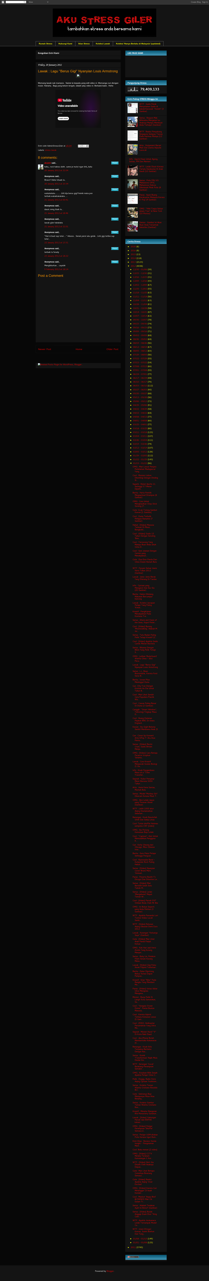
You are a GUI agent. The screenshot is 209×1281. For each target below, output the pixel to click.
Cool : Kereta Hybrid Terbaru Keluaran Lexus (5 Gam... (144, 1017)
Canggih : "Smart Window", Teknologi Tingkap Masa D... (145, 712)
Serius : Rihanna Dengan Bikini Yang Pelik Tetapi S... (144, 650)
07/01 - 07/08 (140, 370)
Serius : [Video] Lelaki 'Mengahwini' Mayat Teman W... (142, 894)
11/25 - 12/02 (140, 288)
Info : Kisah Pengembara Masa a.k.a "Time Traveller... (143, 772)
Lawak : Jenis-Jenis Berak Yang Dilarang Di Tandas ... (145, 579)
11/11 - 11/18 (140, 296)
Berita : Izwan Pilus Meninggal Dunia (141, 680)
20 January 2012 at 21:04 (56, 170)
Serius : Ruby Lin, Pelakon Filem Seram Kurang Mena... (144, 959)
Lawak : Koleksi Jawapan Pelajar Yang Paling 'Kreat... (144, 605)
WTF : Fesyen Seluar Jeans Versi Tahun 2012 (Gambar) (145, 570)
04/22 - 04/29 (140, 409)
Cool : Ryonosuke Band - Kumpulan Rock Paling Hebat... (144, 862)
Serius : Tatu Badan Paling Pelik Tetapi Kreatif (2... (144, 636)
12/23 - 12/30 (140, 273)
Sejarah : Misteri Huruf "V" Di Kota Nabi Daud (144, 1033)
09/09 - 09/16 (140, 331)
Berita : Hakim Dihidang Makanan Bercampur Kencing (143, 596)
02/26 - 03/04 (140, 440)
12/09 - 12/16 (140, 281)
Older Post (112, 349)
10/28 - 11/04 (140, 304)
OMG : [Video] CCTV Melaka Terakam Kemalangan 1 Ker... (142, 1156)
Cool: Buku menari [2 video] (145, 1149)
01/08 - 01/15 (140, 1238)
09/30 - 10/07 (140, 319)
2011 (133, 1247)
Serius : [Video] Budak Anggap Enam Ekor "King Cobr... (145, 1214)
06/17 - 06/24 (140, 378)
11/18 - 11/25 (140, 292)
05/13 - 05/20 (140, 397)
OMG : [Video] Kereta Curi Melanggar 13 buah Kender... (145, 1190)
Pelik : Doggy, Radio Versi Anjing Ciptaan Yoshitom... (145, 1080)
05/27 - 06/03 (140, 389)
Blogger (110, 1271)
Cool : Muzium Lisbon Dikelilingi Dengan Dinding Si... (145, 478)
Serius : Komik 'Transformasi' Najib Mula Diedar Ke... (145, 1058)
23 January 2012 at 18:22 (56, 255)
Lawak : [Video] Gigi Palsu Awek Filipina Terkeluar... (145, 966)
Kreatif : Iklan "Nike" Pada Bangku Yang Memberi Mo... (144, 982)
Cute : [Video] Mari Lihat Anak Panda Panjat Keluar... (144, 941)
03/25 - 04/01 (140, 424)
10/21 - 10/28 (140, 308)
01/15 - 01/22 (140, 463)
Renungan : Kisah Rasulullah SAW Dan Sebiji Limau (145, 818)
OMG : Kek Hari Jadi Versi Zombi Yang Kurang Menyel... (144, 950)
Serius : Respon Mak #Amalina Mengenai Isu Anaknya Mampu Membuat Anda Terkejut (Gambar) (151, 121)
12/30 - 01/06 (140, 269)
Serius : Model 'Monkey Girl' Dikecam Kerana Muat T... (145, 794)
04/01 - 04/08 (140, 420)
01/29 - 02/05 (140, 455)
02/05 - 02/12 (140, 451)
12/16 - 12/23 (140, 277)
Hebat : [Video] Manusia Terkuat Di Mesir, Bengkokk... (143, 527)
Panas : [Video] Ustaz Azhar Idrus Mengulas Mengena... (145, 991)
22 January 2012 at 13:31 (56, 242)
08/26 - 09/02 (140, 339)
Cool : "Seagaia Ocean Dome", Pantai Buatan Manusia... (143, 1008)
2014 (133, 258)
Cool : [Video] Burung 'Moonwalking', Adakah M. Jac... (145, 629)
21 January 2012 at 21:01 (56, 226)
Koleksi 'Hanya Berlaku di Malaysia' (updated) (138, 43)
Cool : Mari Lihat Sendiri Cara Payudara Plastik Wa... (143, 697)
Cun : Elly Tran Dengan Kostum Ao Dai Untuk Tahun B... (143, 688)
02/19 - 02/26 (140, 443)
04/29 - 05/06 (140, 405)
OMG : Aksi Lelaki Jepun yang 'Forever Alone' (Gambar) (143, 802)
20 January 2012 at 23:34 (56, 183)
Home (78, 349)
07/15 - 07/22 (140, 362)
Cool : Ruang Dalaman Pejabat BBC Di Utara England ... (143, 720)
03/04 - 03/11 (140, 436)
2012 (133, 266)
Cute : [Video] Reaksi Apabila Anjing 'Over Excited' (143, 1182)
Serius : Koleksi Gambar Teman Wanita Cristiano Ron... (144, 1105)
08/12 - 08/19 (140, 347)
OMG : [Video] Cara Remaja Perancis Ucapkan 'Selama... (145, 755)
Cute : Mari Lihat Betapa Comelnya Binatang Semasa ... (143, 1173)
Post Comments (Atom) (84, 358)
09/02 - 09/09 (140, 335)
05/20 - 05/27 (140, 393)
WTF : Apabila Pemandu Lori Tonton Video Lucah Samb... (145, 918)
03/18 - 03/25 (140, 428)
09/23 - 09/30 (140, 323)
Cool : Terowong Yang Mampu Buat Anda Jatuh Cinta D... (144, 544)
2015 (133, 254)
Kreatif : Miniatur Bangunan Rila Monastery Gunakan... (145, 1112)
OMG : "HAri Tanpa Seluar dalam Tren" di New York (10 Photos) (151, 211)
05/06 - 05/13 (140, 401)
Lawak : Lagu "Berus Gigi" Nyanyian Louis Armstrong (145, 666)
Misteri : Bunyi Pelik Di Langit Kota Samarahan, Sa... (144, 999)
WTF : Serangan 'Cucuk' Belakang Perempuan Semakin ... (143, 1066)
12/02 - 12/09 (140, 284)
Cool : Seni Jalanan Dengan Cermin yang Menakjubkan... (145, 553)
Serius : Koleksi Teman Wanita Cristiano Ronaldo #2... (145, 1087)
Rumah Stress (45, 43)
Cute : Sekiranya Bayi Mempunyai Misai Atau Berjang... (143, 1096)
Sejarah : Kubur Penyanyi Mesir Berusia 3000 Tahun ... (143, 781)
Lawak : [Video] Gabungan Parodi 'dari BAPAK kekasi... (144, 1120)
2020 (133, 246)
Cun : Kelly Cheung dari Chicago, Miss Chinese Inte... (144, 847)
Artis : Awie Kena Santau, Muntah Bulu (144, 788)
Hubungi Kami (65, 43)
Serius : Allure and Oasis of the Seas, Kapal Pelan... (145, 621)
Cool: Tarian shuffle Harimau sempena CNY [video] (145, 824)
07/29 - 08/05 (140, 354)
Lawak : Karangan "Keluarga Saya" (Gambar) (145, 934)
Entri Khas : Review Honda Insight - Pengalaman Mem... (144, 1143)
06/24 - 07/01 (140, 374)
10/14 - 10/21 (140, 312)
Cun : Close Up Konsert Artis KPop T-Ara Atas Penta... (144, 738)
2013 (133, 262)
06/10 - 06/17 (140, 381)
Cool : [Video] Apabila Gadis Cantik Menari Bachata (145, 642)
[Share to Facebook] (87, 146)
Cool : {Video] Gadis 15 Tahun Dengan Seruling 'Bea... (144, 536)
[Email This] (79, 146)
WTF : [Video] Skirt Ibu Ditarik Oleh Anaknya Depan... (143, 1164)
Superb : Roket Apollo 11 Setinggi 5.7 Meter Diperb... (144, 486)
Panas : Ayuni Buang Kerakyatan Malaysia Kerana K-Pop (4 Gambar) (151, 197)
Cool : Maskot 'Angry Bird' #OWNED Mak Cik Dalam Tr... (144, 1199)
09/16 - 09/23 (140, 327)
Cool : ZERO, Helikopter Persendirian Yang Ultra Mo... (144, 1025)
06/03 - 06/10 (140, 385)
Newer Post (44, 349)
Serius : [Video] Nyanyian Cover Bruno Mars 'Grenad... (144, 870)
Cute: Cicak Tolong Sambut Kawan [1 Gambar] (145, 511)
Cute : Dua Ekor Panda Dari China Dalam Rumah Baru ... (145, 562)
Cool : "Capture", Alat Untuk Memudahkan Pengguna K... (145, 838)
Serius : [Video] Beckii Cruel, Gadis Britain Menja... (142, 746)
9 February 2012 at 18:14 (56, 269)
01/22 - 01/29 (140, 459)
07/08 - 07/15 (140, 366)
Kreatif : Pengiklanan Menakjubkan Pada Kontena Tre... (142, 614)
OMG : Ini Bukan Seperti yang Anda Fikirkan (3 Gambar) (143, 909)
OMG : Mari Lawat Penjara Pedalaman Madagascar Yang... (144, 469)
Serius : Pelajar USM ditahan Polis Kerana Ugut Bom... (145, 1135)
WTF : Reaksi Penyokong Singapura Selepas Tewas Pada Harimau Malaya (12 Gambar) (151, 135)
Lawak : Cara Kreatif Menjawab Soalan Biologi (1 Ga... (145, 764)
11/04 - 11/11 (140, 300)
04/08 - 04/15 (140, 416)
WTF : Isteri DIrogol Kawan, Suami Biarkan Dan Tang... (143, 1231)
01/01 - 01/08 (140, 1242)
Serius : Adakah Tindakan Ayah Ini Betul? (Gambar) (145, 1206)
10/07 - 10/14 (140, 315)
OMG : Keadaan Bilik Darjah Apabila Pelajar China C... (145, 1074)
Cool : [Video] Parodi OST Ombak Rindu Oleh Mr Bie (145, 901)
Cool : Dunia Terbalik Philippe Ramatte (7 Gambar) (143, 518)
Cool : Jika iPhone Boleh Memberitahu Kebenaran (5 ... (144, 1040)
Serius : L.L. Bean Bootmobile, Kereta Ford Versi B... (145, 673)
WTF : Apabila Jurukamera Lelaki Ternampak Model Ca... (145, 1223)
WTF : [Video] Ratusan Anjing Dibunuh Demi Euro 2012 (145, 926)
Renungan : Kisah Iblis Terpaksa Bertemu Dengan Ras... (142, 1049)
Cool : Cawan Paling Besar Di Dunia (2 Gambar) (144, 704)
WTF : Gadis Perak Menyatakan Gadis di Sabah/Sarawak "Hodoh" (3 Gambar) (151, 108)
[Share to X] (84, 146)
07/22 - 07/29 (140, 358)
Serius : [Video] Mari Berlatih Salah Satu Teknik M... (142, 885)
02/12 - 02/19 (140, 447)
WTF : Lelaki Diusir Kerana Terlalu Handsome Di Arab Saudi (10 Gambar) (151, 169)
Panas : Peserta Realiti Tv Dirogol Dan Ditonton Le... (145, 878)
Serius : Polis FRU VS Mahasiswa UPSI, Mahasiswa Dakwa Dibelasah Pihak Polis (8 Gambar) (150, 185)
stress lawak (50, 150)
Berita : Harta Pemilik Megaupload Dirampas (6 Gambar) (145, 495)
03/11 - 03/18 (140, 432)
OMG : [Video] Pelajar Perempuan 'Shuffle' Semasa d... (143, 1128)
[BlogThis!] (82, 146)
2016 (133, 250)
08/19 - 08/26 (140, 343)
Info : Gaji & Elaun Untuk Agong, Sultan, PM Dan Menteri (143, 160)
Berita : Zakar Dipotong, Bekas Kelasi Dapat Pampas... (143, 973)
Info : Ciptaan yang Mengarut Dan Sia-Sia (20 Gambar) (143, 588)
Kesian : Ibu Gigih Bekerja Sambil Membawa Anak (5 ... (145, 729)
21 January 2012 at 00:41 (56, 199)
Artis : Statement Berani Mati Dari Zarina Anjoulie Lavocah (150, 148)
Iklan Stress (84, 43)
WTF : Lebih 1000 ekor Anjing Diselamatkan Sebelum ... (143, 811)
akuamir (47, 162)
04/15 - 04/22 (140, 413)
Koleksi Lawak (103, 43)
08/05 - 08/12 (140, 350)
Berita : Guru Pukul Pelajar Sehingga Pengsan (144, 854)
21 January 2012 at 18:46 (56, 213)
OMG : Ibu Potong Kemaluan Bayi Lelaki (143, 831)
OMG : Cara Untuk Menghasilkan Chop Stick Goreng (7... (145, 504)
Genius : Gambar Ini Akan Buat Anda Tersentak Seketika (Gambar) (150, 225)
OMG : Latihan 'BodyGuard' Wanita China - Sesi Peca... (145, 658)
